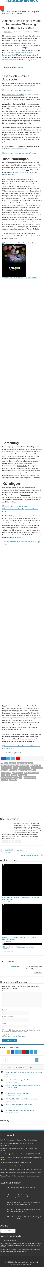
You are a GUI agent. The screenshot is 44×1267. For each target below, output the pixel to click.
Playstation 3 (6, 772)
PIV (35, 770)
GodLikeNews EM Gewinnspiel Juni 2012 (17, 1080)
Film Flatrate (6, 768)
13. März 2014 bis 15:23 (35, 966)
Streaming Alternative (9, 777)
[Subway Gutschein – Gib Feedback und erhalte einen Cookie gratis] (2, 1072)
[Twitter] (16, 1052)
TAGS (30, 1068)
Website (4, 1023)
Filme (15, 768)
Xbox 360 (4, 780)
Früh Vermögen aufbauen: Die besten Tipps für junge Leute (18, 1140)
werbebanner (15, 966)
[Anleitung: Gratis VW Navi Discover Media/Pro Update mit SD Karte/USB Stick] (2, 1086)
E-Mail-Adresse (7, 1016)
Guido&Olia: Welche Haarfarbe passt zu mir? (18, 1105)
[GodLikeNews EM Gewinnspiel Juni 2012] (2, 1080)
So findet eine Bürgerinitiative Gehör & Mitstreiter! (15, 1162)
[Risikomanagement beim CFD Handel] (2, 1093)
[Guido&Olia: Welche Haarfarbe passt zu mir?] (2, 1105)
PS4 (8, 775)
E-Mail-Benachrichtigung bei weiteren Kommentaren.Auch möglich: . (20, 1035)
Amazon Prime (6, 765)
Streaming (23, 775)
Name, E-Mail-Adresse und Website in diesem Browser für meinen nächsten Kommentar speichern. (21, 1031)
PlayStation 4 (18, 772)
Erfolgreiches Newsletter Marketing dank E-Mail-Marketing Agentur (20, 1172)
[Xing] (27, 1052)
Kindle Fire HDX (37, 768)
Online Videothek (25, 770)
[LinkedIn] (20, 1052)
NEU (3, 1068)
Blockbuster (35, 765)
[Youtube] (24, 1052)
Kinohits (5, 770)
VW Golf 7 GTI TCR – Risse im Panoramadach (19, 1110)
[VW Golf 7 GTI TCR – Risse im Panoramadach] (2, 1111)
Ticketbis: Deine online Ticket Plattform (14, 851)
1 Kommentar (36, 31)
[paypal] (35, 1052)
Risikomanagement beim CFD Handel (16, 1093)
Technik (8, 12)
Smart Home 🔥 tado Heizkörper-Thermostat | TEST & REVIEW (20, 1154)
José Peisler (7, 31)
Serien (14, 775)
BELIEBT (10, 1068)
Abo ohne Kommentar (18, 1036)
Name (4, 1010)
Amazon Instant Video (25, 763)
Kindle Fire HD (24, 768)
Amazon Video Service (21, 765)
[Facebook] (12, 1052)
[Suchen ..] (36, 1060)
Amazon (12, 763)
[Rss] (8, 1052)
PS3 (3, 775)
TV (20, 777)
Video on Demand (29, 777)
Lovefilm (13, 770)
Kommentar (6, 991)
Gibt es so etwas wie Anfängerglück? (11, 1166)
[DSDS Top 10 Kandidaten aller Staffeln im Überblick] (2, 1099)
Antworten (38, 972)
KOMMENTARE (21, 1068)
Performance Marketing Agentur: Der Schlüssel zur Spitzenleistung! (21, 1169)
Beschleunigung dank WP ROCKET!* (22, 1264)
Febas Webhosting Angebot (30, 854)
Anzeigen (20, 67)
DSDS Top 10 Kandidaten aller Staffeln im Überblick (20, 1099)
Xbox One (13, 780)
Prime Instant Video (31, 772)
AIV (6, 763)
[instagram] (31, 1052)
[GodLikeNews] (22, 1)
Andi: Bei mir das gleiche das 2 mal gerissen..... (22, 1187)
